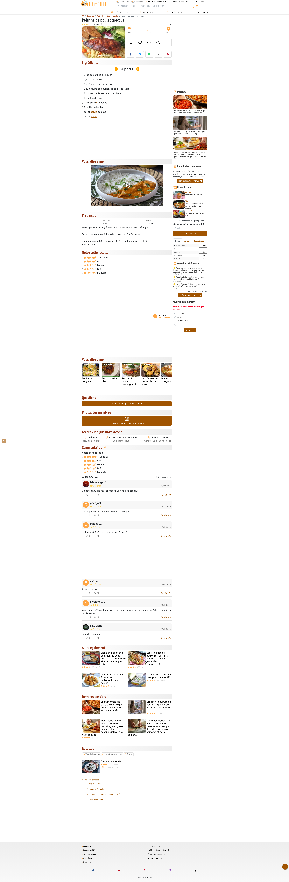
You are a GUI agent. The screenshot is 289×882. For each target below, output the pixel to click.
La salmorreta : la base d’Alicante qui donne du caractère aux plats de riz (112, 706)
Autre (202, 12)
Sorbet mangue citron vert (194, 214)
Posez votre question (191, 295)
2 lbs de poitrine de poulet (98, 75)
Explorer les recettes (92, 780)
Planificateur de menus (189, 181)
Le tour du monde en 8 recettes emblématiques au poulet (112, 679)
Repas (91, 783)
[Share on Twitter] (158, 54)
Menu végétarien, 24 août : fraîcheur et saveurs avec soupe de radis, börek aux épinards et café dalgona (149, 727)
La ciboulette (182, 321)
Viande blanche (92, 754)
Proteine (92, 789)
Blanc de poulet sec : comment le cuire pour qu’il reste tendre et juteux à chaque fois (113, 658)
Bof (99, 269)
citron (94, 116)
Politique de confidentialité (159, 850)
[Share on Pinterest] (168, 54)
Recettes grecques (113, 754)
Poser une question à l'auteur (128, 403)
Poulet (130, 754)
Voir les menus (185, 221)
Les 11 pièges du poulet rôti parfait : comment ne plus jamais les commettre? (157, 658)
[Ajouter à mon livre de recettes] (131, 42)
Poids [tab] (177, 241)
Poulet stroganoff (167, 380)
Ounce (178, 252)
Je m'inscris (190, 233)
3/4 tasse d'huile (93, 79)
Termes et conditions (156, 854)
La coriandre (182, 324)
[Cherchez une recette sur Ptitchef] (192, 5)
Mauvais (101, 273)
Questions (175, 12)
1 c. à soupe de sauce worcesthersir (103, 93)
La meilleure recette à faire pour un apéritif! (158, 676)
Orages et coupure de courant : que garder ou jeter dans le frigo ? (158, 706)
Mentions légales (155, 858)
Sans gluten (124, 1)
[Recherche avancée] (197, 6)
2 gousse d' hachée (95, 102)
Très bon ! (102, 257)
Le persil (180, 317)
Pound (178, 255)
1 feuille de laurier (93, 107)
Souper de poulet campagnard (129, 381)
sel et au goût (95, 112)
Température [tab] (200, 241)
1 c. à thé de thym (93, 98)
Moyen (101, 265)
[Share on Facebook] (130, 54)
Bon (99, 261)
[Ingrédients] (4, 441)
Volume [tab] (187, 241)
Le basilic (181, 313)
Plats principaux (96, 800)
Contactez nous (154, 846)
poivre (94, 112)
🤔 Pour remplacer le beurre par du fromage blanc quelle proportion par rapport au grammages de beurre (189, 270)
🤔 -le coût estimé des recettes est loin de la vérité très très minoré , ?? (190, 285)
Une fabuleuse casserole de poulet (149, 381)
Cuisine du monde (111, 761)
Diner (99, 783)
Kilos (177, 258)
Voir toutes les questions (197, 291)
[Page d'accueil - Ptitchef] (83, 16)
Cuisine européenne (115, 794)
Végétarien (139, 1)
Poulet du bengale (87, 380)
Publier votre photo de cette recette (127, 423)
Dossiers (147, 12)
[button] (85, 42)
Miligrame (179, 246)
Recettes (119, 12)
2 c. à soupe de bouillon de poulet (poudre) (107, 88)
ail (97, 102)
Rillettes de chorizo (193, 194)
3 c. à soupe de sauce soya (98, 84)
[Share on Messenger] (140, 54)
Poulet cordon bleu (110, 380)
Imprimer (200, 221)
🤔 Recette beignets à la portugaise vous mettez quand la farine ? (188, 278)
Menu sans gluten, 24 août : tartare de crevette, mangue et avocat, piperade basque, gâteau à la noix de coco (103, 727)
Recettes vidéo (89, 850)
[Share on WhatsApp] (149, 54)
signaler (167, 494)
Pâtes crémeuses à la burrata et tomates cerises (194, 206)
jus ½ (90, 116)
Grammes (179, 249)
